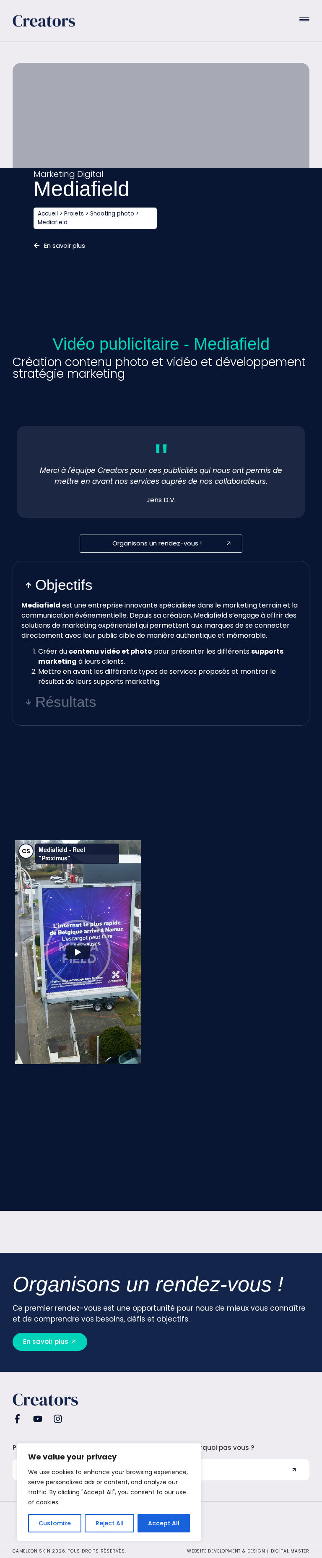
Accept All (163, 1523)
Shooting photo (112, 214)
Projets (74, 214)
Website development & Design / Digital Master (248, 1551)
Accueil (48, 214)
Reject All (110, 1523)
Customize (55, 1523)
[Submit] (294, 1470)
